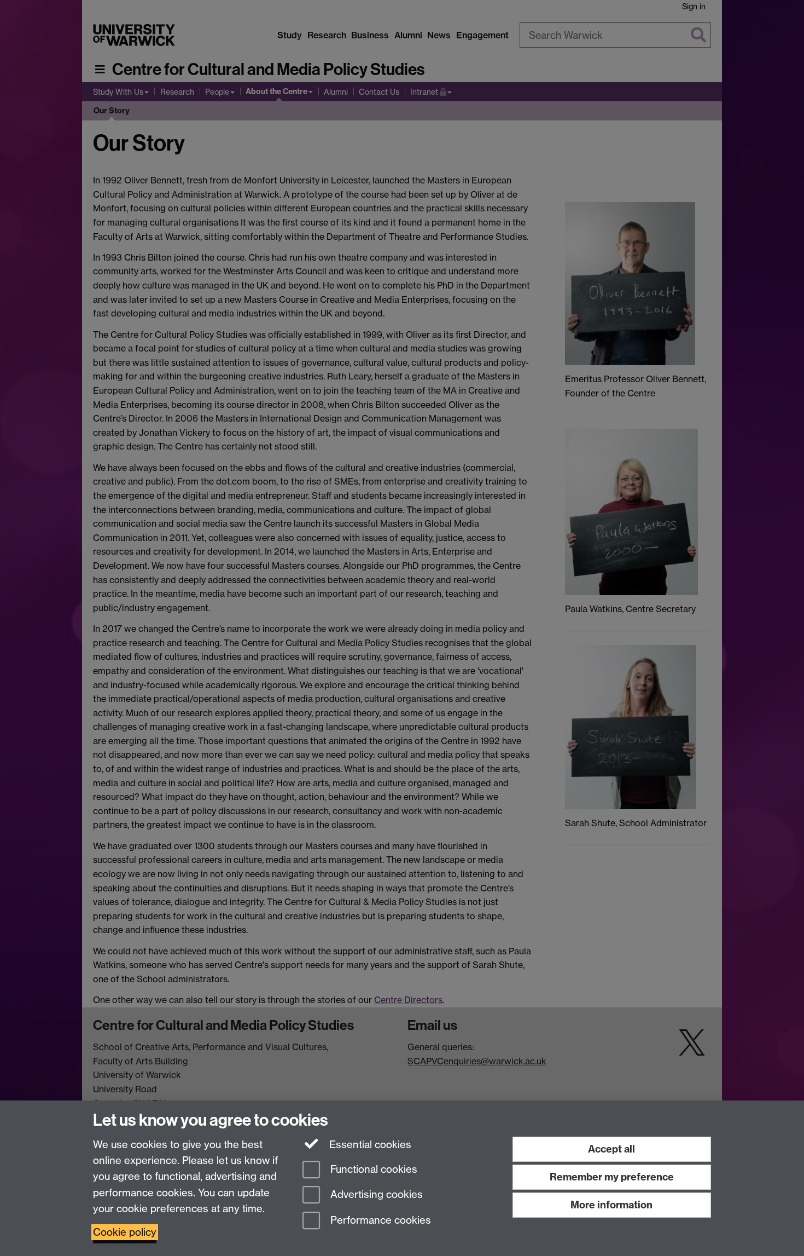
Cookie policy (124, 1232)
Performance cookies (379, 1220)
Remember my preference (612, 1177)
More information (611, 1205)
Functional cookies (372, 1169)
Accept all (611, 1149)
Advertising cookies (375, 1195)
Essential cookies (369, 1144)
